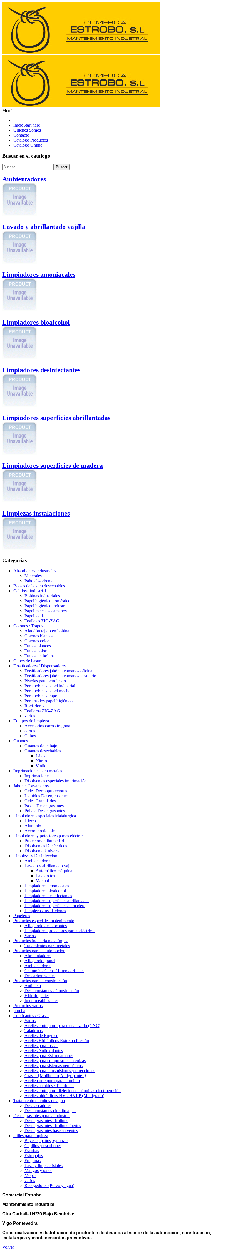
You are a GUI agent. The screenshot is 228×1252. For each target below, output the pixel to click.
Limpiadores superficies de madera (54, 905)
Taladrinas (33, 1030)
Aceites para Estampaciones (48, 1055)
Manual (42, 880)
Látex (41, 755)
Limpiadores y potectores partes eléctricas (49, 835)
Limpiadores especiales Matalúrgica (44, 815)
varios (29, 715)
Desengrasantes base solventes (51, 1130)
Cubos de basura (28, 660)
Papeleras (21, 915)
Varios (30, 935)
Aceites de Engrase (41, 1035)
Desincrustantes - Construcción (51, 990)
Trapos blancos (37, 645)
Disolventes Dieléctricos (45, 845)
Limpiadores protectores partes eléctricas (59, 930)
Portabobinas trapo (40, 695)
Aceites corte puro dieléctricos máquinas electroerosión (72, 1090)
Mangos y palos (38, 1170)
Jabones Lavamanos (31, 785)
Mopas (30, 1175)
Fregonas (32, 1160)
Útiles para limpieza (30, 1135)
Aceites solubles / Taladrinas (49, 1085)
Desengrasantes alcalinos (46, 1120)
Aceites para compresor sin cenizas (55, 1060)
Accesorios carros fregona (47, 725)
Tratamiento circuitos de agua (39, 1100)
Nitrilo (41, 760)
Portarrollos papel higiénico (48, 700)
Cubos (30, 735)
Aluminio (32, 825)
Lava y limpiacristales (43, 1165)
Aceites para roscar (41, 1045)
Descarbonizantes (39, 975)
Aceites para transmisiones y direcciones (59, 1070)
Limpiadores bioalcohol (45, 890)
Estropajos (33, 1155)
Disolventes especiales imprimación (55, 780)
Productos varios (28, 1005)
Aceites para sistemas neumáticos (53, 1065)
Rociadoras (34, 705)
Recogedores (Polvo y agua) (49, 1185)
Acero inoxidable (39, 830)
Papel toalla (34, 616)
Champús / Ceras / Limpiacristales (54, 970)
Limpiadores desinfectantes (48, 895)
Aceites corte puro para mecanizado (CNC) (62, 1025)
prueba (19, 1010)
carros (29, 730)
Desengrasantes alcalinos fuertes (52, 1125)
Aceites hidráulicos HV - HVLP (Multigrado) (64, 1095)
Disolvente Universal (42, 850)
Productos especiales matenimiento (43, 920)
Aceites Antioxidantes (43, 1050)
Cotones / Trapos (28, 626)
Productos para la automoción (39, 950)
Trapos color (35, 650)
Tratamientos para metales (47, 945)
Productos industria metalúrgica (40, 940)
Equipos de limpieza (31, 720)
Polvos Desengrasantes (44, 810)
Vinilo (41, 765)
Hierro (30, 820)
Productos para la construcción (40, 980)
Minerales (33, 576)
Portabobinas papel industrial (49, 685)
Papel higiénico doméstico (47, 601)
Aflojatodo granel (39, 960)
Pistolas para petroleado (45, 680)
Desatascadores (37, 1105)
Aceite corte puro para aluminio (52, 1080)
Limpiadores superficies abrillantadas (56, 900)
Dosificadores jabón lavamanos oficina (58, 670)
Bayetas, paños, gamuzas (46, 1140)
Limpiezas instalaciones (45, 910)
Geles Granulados (40, 800)
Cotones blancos (38, 635)
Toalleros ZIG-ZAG (42, 710)
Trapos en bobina (39, 655)
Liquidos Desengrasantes (46, 795)
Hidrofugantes (36, 995)
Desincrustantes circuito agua (50, 1110)
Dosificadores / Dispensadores (39, 665)
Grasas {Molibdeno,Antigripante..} (55, 1075)
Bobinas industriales (42, 596)
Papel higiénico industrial (46, 606)
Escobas (31, 1150)
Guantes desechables (42, 750)
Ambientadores (37, 860)
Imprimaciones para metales (37, 770)
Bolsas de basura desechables (39, 586)
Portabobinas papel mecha (47, 690)
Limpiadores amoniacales (46, 885)
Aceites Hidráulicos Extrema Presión (56, 1040)
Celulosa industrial (29, 591)
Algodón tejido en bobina (46, 630)
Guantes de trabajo (40, 745)
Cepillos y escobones (42, 1145)
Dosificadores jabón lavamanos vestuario (60, 675)
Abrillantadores (37, 955)
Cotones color (36, 640)
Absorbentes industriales (34, 571)
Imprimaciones (37, 775)
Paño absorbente (38, 581)
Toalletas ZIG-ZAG (42, 621)
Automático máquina (54, 870)
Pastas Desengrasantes (44, 805)
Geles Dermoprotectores (45, 790)
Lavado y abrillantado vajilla (49, 865)
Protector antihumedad (44, 840)
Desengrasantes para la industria (41, 1115)
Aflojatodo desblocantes (45, 925)
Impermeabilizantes (41, 1000)
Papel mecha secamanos (45, 611)
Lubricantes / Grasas (31, 1015)
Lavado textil (47, 875)
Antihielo (32, 985)
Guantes (20, 740)
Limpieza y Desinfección (35, 855)
